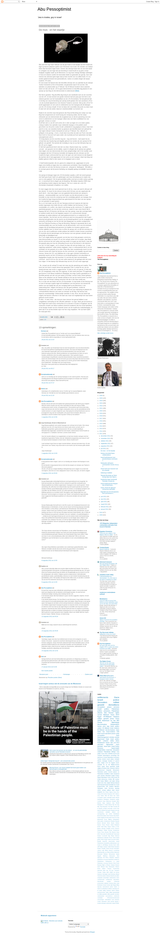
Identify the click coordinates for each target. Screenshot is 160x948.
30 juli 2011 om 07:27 (48, 383)
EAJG (98, 826)
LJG (45, 319)
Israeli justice (108, 700)
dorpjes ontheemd (113, 881)
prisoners (107, 711)
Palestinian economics (113, 757)
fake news (116, 883)
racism (99, 715)
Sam (42, 656)
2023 (101, 403)
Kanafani (117, 846)
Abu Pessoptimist (54, 9)
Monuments (116, 770)
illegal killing (116, 885)
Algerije (103, 817)
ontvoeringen (100, 899)
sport (98, 775)
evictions (111, 883)
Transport (116, 870)
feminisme (99, 885)
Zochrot (110, 772)
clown (117, 877)
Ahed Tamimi (110, 815)
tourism (99, 903)
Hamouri (117, 835)
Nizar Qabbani (107, 803)
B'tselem (113, 821)
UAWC (111, 872)
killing (104, 890)
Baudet (117, 821)
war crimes (109, 813)
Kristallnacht (101, 742)
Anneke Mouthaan (106, 775)
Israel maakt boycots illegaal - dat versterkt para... (109, 484)
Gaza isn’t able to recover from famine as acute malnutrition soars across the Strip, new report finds (109, 602)
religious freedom (101, 768)
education (100, 744)
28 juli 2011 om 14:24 (48, 339)
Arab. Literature (111, 768)
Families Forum (110, 828)
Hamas (99, 726)
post (113, 899)
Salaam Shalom (115, 865)
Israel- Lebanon (102, 741)
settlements (102, 697)
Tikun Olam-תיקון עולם (107, 675)
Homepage (66, 674)
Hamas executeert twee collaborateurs (108, 454)
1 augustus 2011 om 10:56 (49, 417)
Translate (82, 927)
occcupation (101, 735)
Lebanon (100, 752)
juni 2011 (104, 496)
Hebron (117, 768)
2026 (101, 395)
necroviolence (109, 896)
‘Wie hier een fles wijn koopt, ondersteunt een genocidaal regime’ (107, 664)
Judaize (105, 846)
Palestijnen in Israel (102, 804)
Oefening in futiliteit (106, 473)
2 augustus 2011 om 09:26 (49, 473)
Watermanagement (103, 737)
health (117, 766)
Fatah (107, 739)
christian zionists (114, 737)
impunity (99, 886)
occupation (101, 707)
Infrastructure (101, 770)
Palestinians (100, 861)
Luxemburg (116, 850)
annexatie (109, 808)
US (118, 806)
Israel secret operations (104, 733)
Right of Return (106, 865)
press (112, 718)
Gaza (116, 697)
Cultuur (99, 793)
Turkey (104, 872)
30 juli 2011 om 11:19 (48, 395)
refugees (113, 810)
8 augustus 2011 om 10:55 (49, 560)
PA (104, 857)
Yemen (107, 742)
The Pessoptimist (102, 259)
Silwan (103, 868)
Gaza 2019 (111, 777)
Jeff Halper (100, 846)
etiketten (106, 883)
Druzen (108, 824)
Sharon (99, 761)
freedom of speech (113, 761)
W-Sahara (112, 874)
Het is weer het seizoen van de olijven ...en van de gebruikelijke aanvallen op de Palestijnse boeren (68, 751)
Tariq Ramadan (104, 806)
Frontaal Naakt (104, 547)
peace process (113, 707)
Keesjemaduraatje (46, 374)
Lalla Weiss (105, 850)
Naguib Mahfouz (102, 855)
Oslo (113, 803)
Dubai (112, 824)
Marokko (117, 786)
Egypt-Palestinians (102, 777)
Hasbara (116, 716)
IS (109, 837)
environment (100, 883)
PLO (118, 742)
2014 (101, 426)
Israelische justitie (114, 799)
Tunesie (99, 872)
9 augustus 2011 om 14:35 (49, 582)
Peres (99, 766)
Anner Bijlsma (108, 819)
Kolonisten (116, 848)
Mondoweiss (103, 599)
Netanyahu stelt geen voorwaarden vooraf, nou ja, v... (110, 464)
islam (111, 773)
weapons (99, 792)
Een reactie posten (47, 670)
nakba (112, 741)
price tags (106, 726)
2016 (101, 421)
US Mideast (105, 728)
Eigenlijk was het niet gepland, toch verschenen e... (110, 492)
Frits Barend (112, 832)
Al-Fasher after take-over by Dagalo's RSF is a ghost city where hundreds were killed (109, 647)
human (104, 885)
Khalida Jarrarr (105, 848)
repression (104, 901)
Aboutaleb (103, 815)
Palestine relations (114, 857)
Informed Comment (106, 562)
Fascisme (110, 793)
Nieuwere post (43, 674)
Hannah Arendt (104, 784)
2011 (101, 433)
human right (110, 885)
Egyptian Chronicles (106, 531)
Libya (104, 801)
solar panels (111, 901)
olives (117, 741)
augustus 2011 (105, 446)
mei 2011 (104, 499)
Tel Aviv (111, 870)
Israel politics (114, 739)
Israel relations (114, 728)
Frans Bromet (105, 832)
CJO (106, 762)
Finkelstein (100, 830)
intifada (103, 810)
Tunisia (99, 759)
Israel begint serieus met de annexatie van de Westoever (60, 683)
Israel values (110, 759)
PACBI (117, 803)
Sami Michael (101, 866)
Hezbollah (111, 784)
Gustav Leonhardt (102, 835)
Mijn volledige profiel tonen (105, 333)
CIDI (118, 731)
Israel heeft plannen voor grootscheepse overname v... (109, 459)
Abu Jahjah (107, 783)
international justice (108, 886)
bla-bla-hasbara (110, 730)
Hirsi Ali (107, 795)
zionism (104, 759)
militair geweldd (103, 894)
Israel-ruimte (112, 841)
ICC (115, 784)
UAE (107, 872)
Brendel (104, 823)
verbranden (109, 903)
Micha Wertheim (115, 852)
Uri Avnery (116, 872)
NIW (98, 781)
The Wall (110, 806)
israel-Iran (109, 750)
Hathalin (106, 837)
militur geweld (110, 894)
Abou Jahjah (100, 762)
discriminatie (100, 881)
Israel (114, 753)
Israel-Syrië (107, 746)
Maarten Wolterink (105, 549)
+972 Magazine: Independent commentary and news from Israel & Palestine (108, 525)
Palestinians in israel (112, 861)
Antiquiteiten (116, 819)
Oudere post (88, 674)
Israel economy (112, 839)
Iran (104, 731)
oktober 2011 (105, 441)
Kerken (99, 848)
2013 (101, 428)
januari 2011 (105, 509)
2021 (101, 408)
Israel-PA (105, 841)
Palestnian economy (102, 863)
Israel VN (116, 777)
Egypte (113, 762)
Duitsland (117, 824)
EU (109, 762)
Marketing (99, 852)
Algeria (111, 792)
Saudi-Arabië (115, 748)
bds (105, 713)
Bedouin (106, 715)
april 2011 (104, 501)
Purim (117, 863)
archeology (114, 755)
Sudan (102, 781)
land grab (107, 810)
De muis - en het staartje (108, 451)
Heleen (43, 388)
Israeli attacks (115, 797)
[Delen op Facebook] (61, 317)
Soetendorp (116, 868)
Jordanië (117, 759)
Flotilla (105, 830)
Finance (117, 828)
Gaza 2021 (104, 753)
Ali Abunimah (108, 817)
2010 (101, 512)
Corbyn (117, 775)
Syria (117, 735)
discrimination (102, 724)
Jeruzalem (116, 750)
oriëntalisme (108, 899)
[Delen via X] (59, 317)
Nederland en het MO (110, 720)
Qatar (103, 766)
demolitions (114, 705)
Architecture (107, 821)
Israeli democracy (102, 779)
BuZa (108, 823)
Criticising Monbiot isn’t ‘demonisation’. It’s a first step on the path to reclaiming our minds (108, 578)
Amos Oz (114, 817)
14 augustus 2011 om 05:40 (50, 631)
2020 (101, 411)
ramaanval (116, 773)
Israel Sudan (104, 839)
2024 (101, 400)
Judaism (111, 786)
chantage (104, 761)
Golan (102, 795)
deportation (116, 879)
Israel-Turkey (115, 746)
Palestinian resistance (113, 859)
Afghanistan (109, 744)
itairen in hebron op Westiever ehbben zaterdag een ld (108, 888)
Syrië (105, 788)
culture (99, 728)
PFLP (107, 857)
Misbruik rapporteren (48, 915)
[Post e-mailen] (51, 317)
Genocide (103, 834)
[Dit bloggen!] (57, 317)
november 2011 (105, 438)
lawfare (117, 890)
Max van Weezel (107, 852)
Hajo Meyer (111, 835)
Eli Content (104, 793)
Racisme (99, 865)
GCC (114, 793)
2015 (101, 423)
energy (104, 790)
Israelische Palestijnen (103, 799)
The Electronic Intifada (107, 632)
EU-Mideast (100, 730)
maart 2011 (104, 504)
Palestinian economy (102, 859)
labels (113, 890)
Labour (99, 850)
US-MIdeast (107, 716)
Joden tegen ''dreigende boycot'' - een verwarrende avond (57, 761)
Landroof (99, 801)
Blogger (92, 932)
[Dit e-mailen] (55, 317)
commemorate (100, 879)
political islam (111, 790)
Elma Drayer (107, 826)
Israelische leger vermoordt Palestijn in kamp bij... (109, 480)
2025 (101, 398)
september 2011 (106, 443)
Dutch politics (114, 726)
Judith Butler (111, 846)
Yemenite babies (101, 875)
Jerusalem (102, 702)
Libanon (111, 850)
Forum (99, 832)
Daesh (112, 823)
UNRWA (110, 753)
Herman (43, 331)
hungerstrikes (101, 750)
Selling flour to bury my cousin (108, 634)
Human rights (114, 713)
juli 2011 (103, 448)
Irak (111, 742)
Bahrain (113, 783)
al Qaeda (99, 808)
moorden (117, 894)
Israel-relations (110, 731)
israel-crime (100, 783)
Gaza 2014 (115, 715)
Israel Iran (112, 795)
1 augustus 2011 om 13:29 (49, 453)
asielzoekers (113, 877)
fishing (117, 781)
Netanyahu (112, 855)
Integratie (108, 770)
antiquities (100, 877)
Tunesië (115, 806)
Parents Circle (112, 863)
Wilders (107, 781)
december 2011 (105, 436)
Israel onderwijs (107, 797)
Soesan (109, 868)
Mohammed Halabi (114, 854)
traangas (103, 903)
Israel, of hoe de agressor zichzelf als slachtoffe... (108, 488)
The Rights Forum (105, 661)
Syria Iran (105, 870)
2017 (101, 418)
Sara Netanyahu (110, 866)
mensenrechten (101, 892)
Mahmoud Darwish (111, 801)
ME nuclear (116, 779)
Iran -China (113, 837)
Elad (102, 826)
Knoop (111, 848)
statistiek (108, 812)
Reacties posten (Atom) (55, 677)
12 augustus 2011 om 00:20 (50, 616)
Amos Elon (116, 792)
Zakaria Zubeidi (110, 875)
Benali (99, 823)
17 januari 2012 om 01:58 (49, 667)
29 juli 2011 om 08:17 (48, 368)
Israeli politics (103, 709)
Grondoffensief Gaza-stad (112, 834)
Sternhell (99, 870)
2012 (101, 431)
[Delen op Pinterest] (63, 317)
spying (116, 901)
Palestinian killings (110, 752)
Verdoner (99, 874)
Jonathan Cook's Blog (106, 574)
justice (100, 890)
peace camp (115, 733)
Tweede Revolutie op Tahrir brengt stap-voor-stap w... (109, 476)
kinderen (109, 890)
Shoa (107, 766)
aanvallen (116, 875)
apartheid (112, 766)
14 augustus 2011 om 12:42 (50, 650)
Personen (100, 748)
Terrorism (111, 788)
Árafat (117, 903)
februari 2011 (105, 506)
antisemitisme (106, 755)
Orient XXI (103, 618)
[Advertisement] (115, 40)
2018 (101, 416)
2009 (101, 515)
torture (117, 790)
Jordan (110, 779)
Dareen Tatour (101, 824)
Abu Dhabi (106, 792)
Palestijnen (100, 788)
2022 (101, 406)
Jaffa (118, 845)
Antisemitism (114, 724)
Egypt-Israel (100, 739)
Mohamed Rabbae (102, 854)
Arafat (113, 775)
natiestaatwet (100, 896)
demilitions (107, 773)
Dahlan (117, 823)
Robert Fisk (112, 804)
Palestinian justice (102, 772)
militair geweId (103, 718)
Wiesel (117, 874)
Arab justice (100, 821)
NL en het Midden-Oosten (111, 764)
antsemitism (106, 877)
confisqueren (109, 879)
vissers (114, 903)
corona (115, 808)
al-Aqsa (105, 808)
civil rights (112, 781)
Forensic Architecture (113, 830)
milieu (107, 892)
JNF (107, 786)
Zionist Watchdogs (108, 722)
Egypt (99, 716)
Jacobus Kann (112, 845)
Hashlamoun (100, 837)
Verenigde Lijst (106, 874)
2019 (101, 413)
